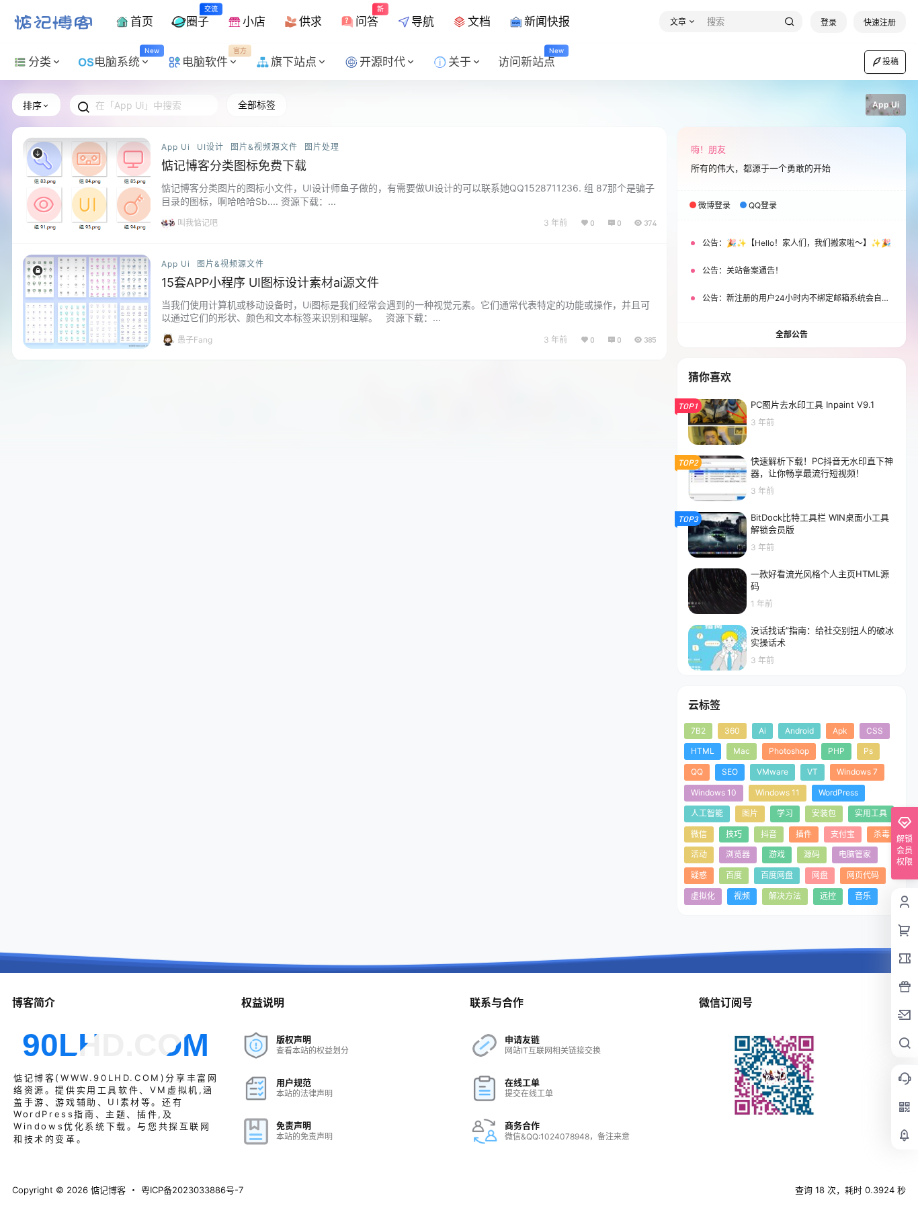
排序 (32, 105)
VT (812, 772)
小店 (254, 21)
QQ (697, 772)
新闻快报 (547, 21)
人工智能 (707, 813)
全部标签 (257, 104)
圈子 (197, 16)
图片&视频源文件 (264, 147)
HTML (702, 751)
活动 (699, 854)
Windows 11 (777, 792)
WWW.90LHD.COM (110, 1077)
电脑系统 (126, 57)
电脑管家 (855, 854)
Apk (840, 731)
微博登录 (714, 205)
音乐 (863, 896)
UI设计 (210, 147)
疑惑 (699, 875)
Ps (868, 751)
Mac (741, 751)
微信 (699, 834)
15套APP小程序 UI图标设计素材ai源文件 (270, 282)
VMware (772, 772)
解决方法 (785, 896)
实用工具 (871, 813)
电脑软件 (214, 57)
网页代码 (863, 875)
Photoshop (789, 751)
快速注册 (880, 22)
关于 (459, 62)
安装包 (824, 813)
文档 (479, 21)
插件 (804, 834)
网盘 (820, 875)
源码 (812, 854)
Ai (762, 731)
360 (732, 731)
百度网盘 (777, 875)
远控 (828, 896)
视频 (742, 896)
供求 (310, 21)
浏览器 (738, 854)
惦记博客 (107, 1189)
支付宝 (843, 834)
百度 (734, 875)
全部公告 (792, 334)
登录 (829, 22)
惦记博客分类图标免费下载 (233, 166)
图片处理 (321, 147)
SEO (730, 772)
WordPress (838, 792)
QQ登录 (763, 205)
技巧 (734, 834)
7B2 (698, 731)
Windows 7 (857, 772)
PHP (836, 751)
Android (799, 731)
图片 (750, 813)
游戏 (777, 854)
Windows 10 (714, 792)
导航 (422, 21)
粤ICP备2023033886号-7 (192, 1189)
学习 (785, 813)
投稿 (890, 61)
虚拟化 (703, 896)
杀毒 (882, 834)
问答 (367, 16)
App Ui (175, 147)
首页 (141, 21)
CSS (874, 731)
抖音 (769, 834)
